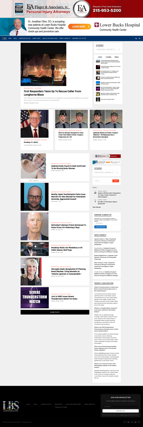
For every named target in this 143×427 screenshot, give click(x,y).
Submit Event (37, 38)
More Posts (54, 312)
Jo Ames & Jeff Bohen (28, 145)
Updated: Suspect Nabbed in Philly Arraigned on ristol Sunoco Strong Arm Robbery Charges (106, 250)
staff (52, 201)
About (15, 38)
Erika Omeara (98, 263)
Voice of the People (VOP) (50, 38)
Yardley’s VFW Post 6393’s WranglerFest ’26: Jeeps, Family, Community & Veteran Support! (109, 195)
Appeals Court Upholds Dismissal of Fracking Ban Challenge (106, 257)
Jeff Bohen (26, 103)
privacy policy (123, 415)
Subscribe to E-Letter (79, 38)
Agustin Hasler (99, 239)
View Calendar (97, 207)
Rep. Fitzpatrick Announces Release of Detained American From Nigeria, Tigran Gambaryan (105, 241)
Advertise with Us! (25, 38)
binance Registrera (100, 255)
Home (9, 38)
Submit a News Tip (64, 38)
